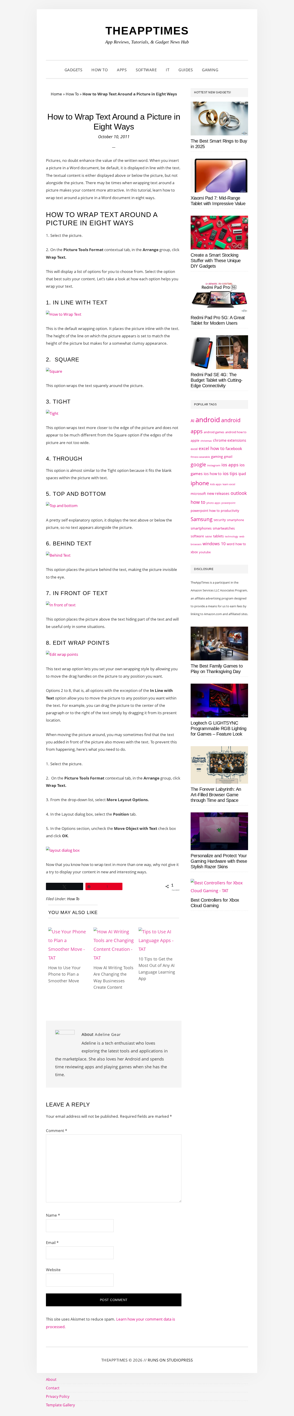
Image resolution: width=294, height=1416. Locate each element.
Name (53, 1215)
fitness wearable (200, 457)
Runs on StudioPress (170, 1360)
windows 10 (214, 543)
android (207, 419)
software (197, 536)
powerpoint (228, 502)
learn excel (229, 484)
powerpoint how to (205, 510)
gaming (217, 456)
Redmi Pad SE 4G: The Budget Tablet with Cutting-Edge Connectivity (217, 380)
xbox (194, 552)
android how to (235, 432)
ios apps (229, 465)
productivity (230, 510)
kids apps (215, 484)
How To (72, 94)
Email (52, 1242)
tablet (208, 536)
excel (194, 449)
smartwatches (224, 528)
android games (214, 432)
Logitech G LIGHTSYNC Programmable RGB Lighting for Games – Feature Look (218, 728)
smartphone (235, 520)
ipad (242, 473)
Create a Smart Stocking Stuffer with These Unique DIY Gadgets (216, 260)
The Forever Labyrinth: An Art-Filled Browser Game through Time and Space (216, 795)
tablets (218, 536)
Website (53, 1269)
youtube (205, 552)
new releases (218, 493)
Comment (56, 1130)
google (198, 464)
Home (56, 94)
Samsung (201, 519)
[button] (228, 69)
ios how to (213, 473)
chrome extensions (229, 440)
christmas (206, 440)
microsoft (198, 493)
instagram (213, 465)
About (51, 1379)
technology (231, 536)
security (220, 520)
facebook (234, 448)
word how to (236, 544)
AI (192, 420)
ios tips (230, 473)
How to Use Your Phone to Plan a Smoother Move (64, 974)
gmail (228, 456)
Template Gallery (60, 1404)
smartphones (201, 528)
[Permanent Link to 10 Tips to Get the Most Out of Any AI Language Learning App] (159, 932)
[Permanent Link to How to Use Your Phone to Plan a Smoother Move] (68, 932)
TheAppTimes (147, 31)
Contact (52, 1387)
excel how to (211, 448)
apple (195, 440)
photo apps (213, 502)
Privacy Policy (57, 1396)
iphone (200, 483)
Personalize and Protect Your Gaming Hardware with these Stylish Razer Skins (219, 861)
